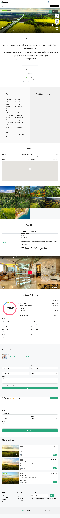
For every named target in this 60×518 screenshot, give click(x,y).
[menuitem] (43, 2)
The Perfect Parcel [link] (24, 461)
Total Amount (5, 319)
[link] (10, 451)
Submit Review (30, 430)
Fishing (18, 113)
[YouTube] (52, 510)
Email (3, 371)
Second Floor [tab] (34, 231)
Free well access (10, 115)
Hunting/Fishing (20, 120)
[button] (30, 20)
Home (11, 2)
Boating (8, 106)
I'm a (32, 371)
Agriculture (9, 101)
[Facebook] (41, 510)
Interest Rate (5, 324)
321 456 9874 (20, 356)
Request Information (30, 388)
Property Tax (5, 329)
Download (19, 69)
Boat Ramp (19, 104)
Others (33, 2)
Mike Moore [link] (24, 455)
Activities (18, 99)
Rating (32, 416)
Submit (51, 495)
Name (3, 366)
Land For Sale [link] (23, 448)
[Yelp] (56, 510)
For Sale (21, 446)
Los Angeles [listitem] (5, 497)
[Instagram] (45, 510)
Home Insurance (34, 329)
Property (22, 2)
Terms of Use (19, 385)
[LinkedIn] (47, 510)
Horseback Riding (20, 117)
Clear (47, 6)
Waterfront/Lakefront (21, 135)
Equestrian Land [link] (23, 475)
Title (3, 416)
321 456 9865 (12, 356)
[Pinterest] (54, 510)
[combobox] (44, 373)
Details (54, 454)
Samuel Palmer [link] (24, 482)
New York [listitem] (5, 501)
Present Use (19, 124)
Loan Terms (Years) (35, 324)
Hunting (8, 120)
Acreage (9, 99)
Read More (30, 61)
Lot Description (20, 122)
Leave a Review (54, 398)
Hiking (8, 117)
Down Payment (34, 319)
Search (54, 6)
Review (3, 421)
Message (4, 376)
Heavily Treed (19, 115)
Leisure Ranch (10, 122)
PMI (31, 334)
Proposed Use (20, 127)
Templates (57, 22)
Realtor (28, 2)
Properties (16, 2)
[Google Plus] (50, 510)
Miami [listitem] (4, 495)
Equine (18, 109)
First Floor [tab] (25, 231)
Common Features (20, 106)
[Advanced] (44, 6)
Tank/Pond (19, 131)
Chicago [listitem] (4, 499)
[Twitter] (43, 510)
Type (37, 6)
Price (40, 6)
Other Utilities (9, 124)
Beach (8, 104)
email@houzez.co (21, 500)
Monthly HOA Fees (6, 334)
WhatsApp (28, 356)
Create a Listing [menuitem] (55, 2)
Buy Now (57, 17)
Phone (32, 366)
